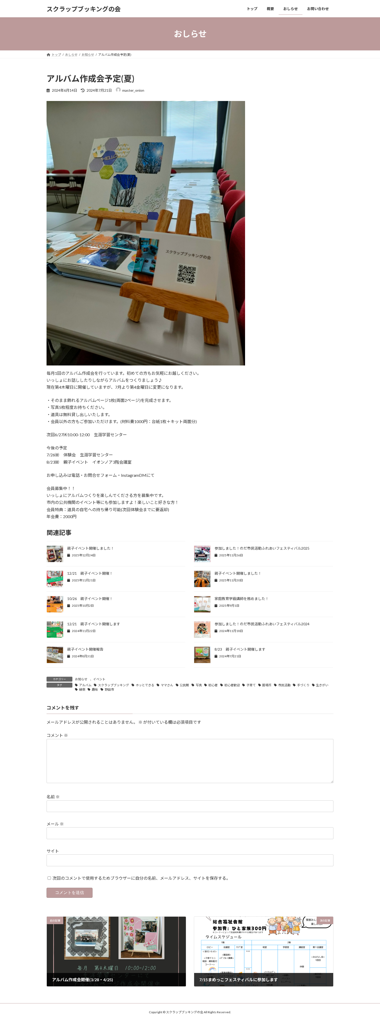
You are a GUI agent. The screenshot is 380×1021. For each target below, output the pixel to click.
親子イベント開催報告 (85, 649)
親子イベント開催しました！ (90, 548)
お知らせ (81, 679)
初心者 (213, 685)
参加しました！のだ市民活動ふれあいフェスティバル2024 (262, 624)
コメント (57, 735)
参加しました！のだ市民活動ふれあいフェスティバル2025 (262, 548)
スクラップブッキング (113, 685)
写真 (199, 685)
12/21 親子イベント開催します (93, 624)
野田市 (109, 689)
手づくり (303, 685)
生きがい (322, 685)
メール (55, 823)
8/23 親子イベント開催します (240, 649)
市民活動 (284, 685)
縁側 (82, 689)
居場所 (266, 685)
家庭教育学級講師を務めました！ (242, 598)
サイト (53, 850)
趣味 (95, 689)
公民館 (184, 685)
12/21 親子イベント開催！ (90, 573)
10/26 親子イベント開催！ (90, 598)
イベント (99, 679)
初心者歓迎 (232, 685)
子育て (251, 685)
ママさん (167, 685)
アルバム (85, 685)
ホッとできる (145, 685)
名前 (53, 796)
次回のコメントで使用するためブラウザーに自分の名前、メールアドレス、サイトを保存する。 (141, 878)
